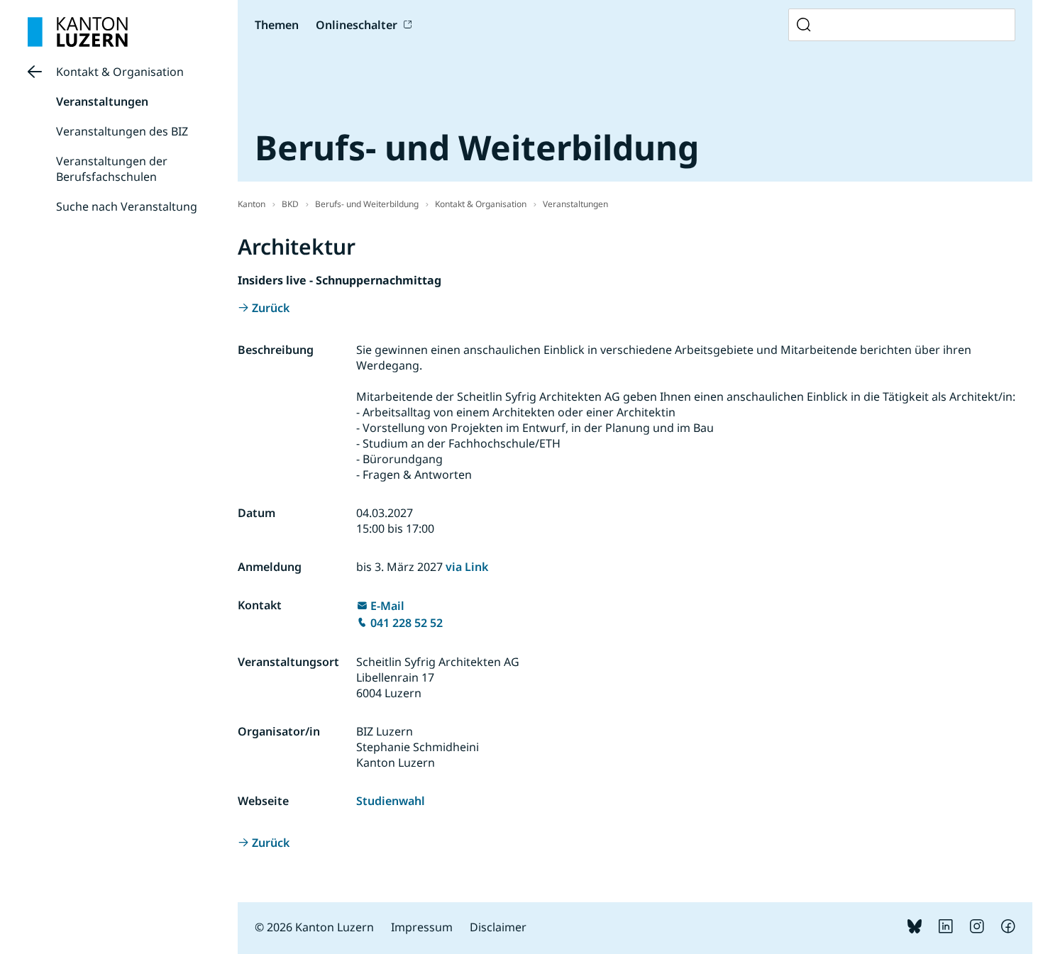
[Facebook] (1008, 929)
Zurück (270, 308)
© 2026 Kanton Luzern (314, 927)
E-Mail (387, 606)
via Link (467, 567)
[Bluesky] (914, 929)
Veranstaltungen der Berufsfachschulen (111, 168)
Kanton (251, 204)
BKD (290, 204)
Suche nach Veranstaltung (126, 206)
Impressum (422, 927)
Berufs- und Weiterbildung (367, 204)
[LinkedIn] (946, 929)
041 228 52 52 (406, 623)
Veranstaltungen (102, 101)
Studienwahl (390, 801)
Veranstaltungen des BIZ (122, 131)
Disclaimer (498, 927)
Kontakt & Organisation (120, 71)
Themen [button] (277, 25)
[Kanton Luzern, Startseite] (78, 32)
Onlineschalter (356, 25)
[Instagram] (977, 929)
